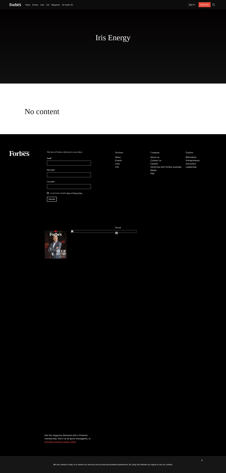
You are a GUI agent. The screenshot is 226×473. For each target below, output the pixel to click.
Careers (154, 163)
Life (47, 5)
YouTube (137, 233)
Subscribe (204, 5)
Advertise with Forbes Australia (165, 167)
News (27, 5)
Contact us (155, 160)
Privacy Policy (77, 193)
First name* (51, 170)
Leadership (191, 167)
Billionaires (191, 157)
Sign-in (192, 5)
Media (153, 170)
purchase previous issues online (60, 442)
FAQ (152, 173)
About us (154, 157)
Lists (42, 5)
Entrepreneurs (193, 160)
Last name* (51, 182)
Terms (68, 193)
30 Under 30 (67, 5)
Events (35, 5)
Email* (49, 158)
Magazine (55, 5)
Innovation (191, 163)
